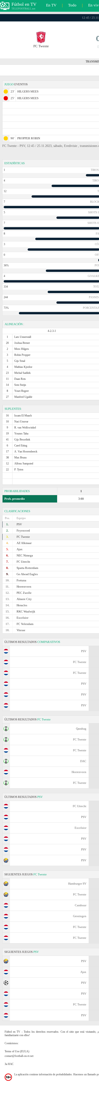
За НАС (9, 1064)
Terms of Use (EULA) (17, 1051)
